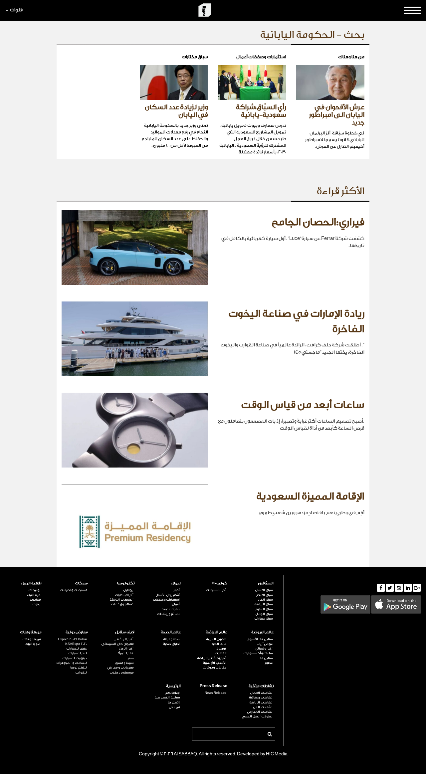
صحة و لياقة (171, 639)
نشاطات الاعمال (261, 692)
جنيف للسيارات (76, 648)
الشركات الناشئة (121, 599)
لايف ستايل (124, 632)
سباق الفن (265, 599)
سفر (130, 658)
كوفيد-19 (219, 583)
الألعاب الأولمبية (214, 663)
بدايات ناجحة (170, 609)
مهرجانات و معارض (120, 667)
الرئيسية (173, 686)
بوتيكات (34, 590)
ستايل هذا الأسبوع (260, 639)
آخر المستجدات (216, 590)
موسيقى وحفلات (121, 672)
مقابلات (35, 599)
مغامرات (220, 653)
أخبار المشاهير (123, 639)
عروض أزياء (265, 644)
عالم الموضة (262, 632)
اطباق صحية (171, 644)
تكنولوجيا (125, 583)
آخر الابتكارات (124, 595)
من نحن (174, 707)
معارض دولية (77, 632)
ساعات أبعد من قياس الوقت (302, 405)
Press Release (213, 686)
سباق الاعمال (264, 590)
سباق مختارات (263, 618)
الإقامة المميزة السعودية (310, 496)
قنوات (16, 10)
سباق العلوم (264, 609)
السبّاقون (266, 583)
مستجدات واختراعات (73, 590)
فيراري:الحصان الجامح (318, 222)
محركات (81, 583)
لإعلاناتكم (172, 692)
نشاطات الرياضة (261, 702)
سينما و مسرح (124, 663)
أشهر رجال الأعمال (167, 595)
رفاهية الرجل (31, 583)
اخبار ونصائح (264, 648)
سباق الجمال (264, 614)
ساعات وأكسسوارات (258, 653)
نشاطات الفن (263, 707)
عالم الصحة (171, 632)
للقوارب (81, 672)
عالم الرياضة (216, 632)
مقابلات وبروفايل (214, 667)
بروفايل (128, 590)
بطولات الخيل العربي (257, 716)
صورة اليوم (33, 644)
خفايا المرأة (125, 653)
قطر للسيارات (77, 653)
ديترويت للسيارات (74, 658)
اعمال (176, 583)
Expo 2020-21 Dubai (72, 639)
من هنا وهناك (31, 632)
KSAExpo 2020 (76, 644)
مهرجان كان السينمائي (117, 644)
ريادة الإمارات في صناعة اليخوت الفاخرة (296, 321)
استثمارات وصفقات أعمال (166, 602)
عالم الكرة (218, 644)
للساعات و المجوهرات (71, 663)
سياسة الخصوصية (167, 697)
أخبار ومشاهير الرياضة (211, 658)
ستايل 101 (266, 658)
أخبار (177, 590)
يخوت (36, 604)
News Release (215, 692)
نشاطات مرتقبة (261, 686)
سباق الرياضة (263, 604)
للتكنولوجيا (78, 667)
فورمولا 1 (220, 648)
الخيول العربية (216, 639)
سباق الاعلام (264, 595)
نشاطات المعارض (260, 711)
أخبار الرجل (126, 648)
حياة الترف (34, 595)
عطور (269, 663)
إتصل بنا (174, 702)
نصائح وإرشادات (168, 614)
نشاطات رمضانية (261, 697)
